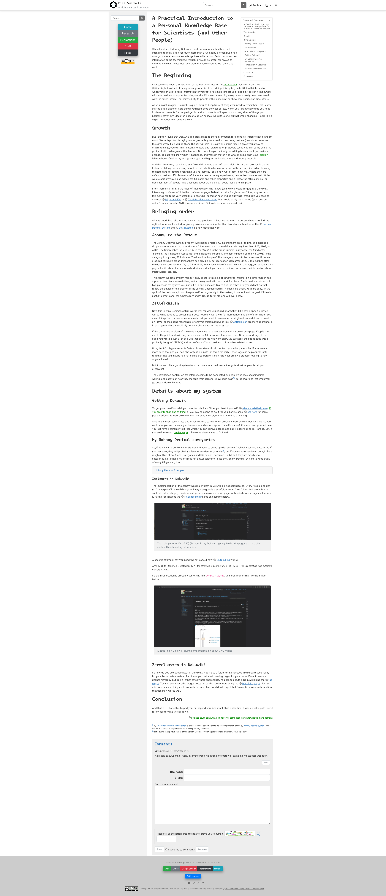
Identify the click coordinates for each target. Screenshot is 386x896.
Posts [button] (127, 52)
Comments (248, 76)
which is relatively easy (255, 408)
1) (234, 378)
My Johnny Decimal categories (253, 60)
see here (252, 411)
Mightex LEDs (173, 199)
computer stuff (237, 717)
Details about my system (255, 51)
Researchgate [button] (205, 869)
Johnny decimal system (254, 726)
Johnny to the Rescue (254, 44)
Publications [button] (127, 39)
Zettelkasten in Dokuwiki (255, 68)
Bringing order (250, 40)
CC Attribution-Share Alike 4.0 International (244, 889)
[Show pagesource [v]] (189, 883)
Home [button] (127, 27)
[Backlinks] (198, 883)
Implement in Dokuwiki (256, 65)
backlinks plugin (251, 683)
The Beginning (250, 32)
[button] (268, 5)
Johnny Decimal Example (169, 470)
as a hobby (230, 84)
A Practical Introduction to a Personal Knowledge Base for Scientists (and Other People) (257, 26)
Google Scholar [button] (189, 869)
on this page (181, 432)
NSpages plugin (193, 496)
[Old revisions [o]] (194, 883)
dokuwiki (210, 717)
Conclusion (248, 72)
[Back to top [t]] (203, 883)
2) (224, 450)
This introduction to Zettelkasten (171, 726)
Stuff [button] (128, 46)
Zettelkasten (250, 47)
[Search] (244, 5)
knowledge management (259, 717)
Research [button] (128, 33)
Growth (247, 36)
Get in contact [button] (193, 876)
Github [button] (176, 869)
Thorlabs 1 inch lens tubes (202, 199)
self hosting (222, 717)
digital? (264, 154)
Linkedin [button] (217, 869)
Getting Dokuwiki (252, 55)
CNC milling (223, 559)
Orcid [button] (167, 869)
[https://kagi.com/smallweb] (128, 61)
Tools (256, 5)
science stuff (198, 717)
